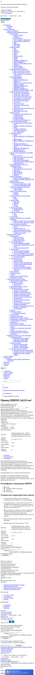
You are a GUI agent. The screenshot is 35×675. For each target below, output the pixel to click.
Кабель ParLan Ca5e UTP (21, 111)
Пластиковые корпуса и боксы (18, 286)
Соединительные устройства (18, 320)
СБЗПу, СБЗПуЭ (18, 190)
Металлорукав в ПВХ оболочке (19, 276)
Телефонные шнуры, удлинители (19, 332)
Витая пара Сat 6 (18, 109)
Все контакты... (5, 658)
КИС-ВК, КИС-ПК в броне (21, 160)
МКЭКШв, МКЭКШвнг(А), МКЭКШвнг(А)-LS (21, 149)
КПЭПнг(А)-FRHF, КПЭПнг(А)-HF (24, 179)
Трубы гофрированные (16, 242)
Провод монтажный (16, 207)
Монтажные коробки (16, 288)
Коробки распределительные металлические (22, 300)
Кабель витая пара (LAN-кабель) (19, 91)
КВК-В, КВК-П (18, 167)
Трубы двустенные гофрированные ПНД (21, 255)
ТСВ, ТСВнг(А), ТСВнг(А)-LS (22, 39)
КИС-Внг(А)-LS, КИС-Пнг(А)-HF (23, 157)
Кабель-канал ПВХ (19, 239)
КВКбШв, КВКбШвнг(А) (21, 88)
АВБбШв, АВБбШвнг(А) (21, 60)
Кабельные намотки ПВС (21, 341)
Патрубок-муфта (18, 261)
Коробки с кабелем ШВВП (21, 347)
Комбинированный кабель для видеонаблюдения (18, 165)
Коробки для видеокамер (21, 291)
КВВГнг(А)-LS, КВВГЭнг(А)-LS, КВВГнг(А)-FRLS (23, 83)
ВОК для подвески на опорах (22, 71)
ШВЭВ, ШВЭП (18, 172)
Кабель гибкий (14, 181)
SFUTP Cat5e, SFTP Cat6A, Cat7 (22, 96)
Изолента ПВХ (14, 314)
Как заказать (7, 458)
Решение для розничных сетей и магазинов (19, 335)
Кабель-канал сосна (19, 240)
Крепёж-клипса (18, 259)
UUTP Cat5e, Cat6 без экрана (22, 93)
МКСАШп (17, 44)
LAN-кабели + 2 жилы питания (22, 97)
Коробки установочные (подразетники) (20, 308)
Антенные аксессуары (16, 316)
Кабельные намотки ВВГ (21, 340)
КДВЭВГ (16, 194)
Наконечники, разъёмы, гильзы (19, 317)
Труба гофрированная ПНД (21, 248)
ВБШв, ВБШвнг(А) (19, 62)
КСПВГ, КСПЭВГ (19, 118)
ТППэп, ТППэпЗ (18, 35)
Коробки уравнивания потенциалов (24, 305)
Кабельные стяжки (15, 311)
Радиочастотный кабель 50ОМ (22, 185)
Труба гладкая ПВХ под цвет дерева (24, 253)
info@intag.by (8, 13)
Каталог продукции (9, 29)
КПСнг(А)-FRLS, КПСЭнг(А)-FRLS (24, 222)
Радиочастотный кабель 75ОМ (22, 184)
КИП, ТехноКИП (18, 158)
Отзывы (9, 28)
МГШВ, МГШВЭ (18, 209)
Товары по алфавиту (13, 31)
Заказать (3, 409)
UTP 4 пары (17, 102)
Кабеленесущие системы (14, 234)
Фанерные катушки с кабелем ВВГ (23, 350)
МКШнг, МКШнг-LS (19, 151)
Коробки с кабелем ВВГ (20, 346)
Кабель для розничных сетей (12, 589)
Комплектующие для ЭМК (21, 289)
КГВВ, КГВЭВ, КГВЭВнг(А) (22, 178)
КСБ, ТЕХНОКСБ (19, 132)
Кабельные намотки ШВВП (21, 338)
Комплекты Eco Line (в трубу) (22, 225)
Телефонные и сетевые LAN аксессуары (21, 319)
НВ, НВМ (16, 210)
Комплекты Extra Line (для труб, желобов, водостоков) (23, 232)
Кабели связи (14, 34)
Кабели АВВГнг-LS (19, 68)
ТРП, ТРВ (16, 201)
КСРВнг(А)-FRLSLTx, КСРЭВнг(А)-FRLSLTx (20, 129)
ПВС (15, 197)
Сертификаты (8, 596)
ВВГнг (15, 54)
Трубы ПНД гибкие (19, 256)
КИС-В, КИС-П (18, 155)
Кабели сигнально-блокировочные (20, 187)
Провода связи (14, 200)
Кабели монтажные (15, 133)
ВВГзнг (16, 50)
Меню (2, 368)
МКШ (15, 135)
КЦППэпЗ (16, 36)
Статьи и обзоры (8, 356)
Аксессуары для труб (16, 258)
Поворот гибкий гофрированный (23, 262)
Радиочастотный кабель (17, 182)
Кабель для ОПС (15, 112)
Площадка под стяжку (16, 277)
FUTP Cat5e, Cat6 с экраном (21, 94)
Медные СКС (17, 285)
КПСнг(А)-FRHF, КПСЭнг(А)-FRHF (24, 221)
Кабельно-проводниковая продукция (17, 32)
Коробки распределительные (22, 295)
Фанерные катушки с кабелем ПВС (23, 352)
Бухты (15, 227)
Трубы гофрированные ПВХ (22, 243)
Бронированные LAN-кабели (22, 99)
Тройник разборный (19, 265)
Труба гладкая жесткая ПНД (21, 252)
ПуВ (15, 213)
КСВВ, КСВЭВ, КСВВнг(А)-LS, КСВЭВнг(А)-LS (23, 114)
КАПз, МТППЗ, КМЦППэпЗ (22, 41)
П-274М (16, 206)
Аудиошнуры (14, 216)
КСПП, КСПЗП (18, 38)
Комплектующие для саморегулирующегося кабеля (22, 229)
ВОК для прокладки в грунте (22, 72)
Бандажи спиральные (20, 313)
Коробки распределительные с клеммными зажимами (22, 303)
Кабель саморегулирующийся (18, 224)
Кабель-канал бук (18, 237)
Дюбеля (12, 274)
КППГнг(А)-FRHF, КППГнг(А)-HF (23, 90)
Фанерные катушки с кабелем (18, 349)
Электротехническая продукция (16, 279)
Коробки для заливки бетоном (22, 292)
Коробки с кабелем (15, 343)
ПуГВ (15, 215)
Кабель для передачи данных (18, 191)
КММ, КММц (17, 139)
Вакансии (10, 26)
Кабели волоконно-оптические (19, 69)
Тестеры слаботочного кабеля (18, 331)
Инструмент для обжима (17, 323)
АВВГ (15, 59)
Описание (7, 455)
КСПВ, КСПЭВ (18, 117)
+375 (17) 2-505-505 (6, 10)
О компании (7, 25)
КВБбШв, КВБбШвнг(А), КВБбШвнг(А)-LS (21, 86)
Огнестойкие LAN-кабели (21, 100)
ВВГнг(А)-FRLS (18, 56)
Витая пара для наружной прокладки (24, 108)
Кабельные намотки (16, 337)
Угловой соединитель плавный (22, 267)
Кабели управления (15, 176)
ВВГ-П (16, 53)
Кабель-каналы (14, 236)
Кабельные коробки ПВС (21, 344)
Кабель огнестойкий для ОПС (18, 121)
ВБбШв (16, 57)
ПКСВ (15, 204)
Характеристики (8, 456)
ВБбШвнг (16, 65)
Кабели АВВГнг (18, 66)
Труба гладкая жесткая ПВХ (21, 250)
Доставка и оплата (9, 595)
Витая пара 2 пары (19, 103)
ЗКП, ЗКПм (17, 45)
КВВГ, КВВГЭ (18, 78)
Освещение (13, 334)
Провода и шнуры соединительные (20, 195)
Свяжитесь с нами (6, 19)
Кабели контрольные (16, 77)
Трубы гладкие (14, 249)
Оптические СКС (18, 283)
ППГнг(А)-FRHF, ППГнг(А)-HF (23, 63)
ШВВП (16, 198)
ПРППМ (16, 203)
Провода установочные (16, 212)
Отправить (19, 645)
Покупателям (7, 357)
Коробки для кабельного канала (22, 294)
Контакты (6, 363)
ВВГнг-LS (16, 51)
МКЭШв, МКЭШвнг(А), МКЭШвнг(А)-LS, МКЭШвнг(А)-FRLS (23, 145)
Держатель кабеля (15, 273)
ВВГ (15, 48)
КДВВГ (16, 193)
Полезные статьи (8, 598)
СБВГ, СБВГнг (18, 188)
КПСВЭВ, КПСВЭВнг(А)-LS (22, 120)
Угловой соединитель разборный (23, 264)
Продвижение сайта (6, 666)
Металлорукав (14, 271)
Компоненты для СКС (16, 282)
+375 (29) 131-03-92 (6, 613)
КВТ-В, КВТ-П (18, 173)
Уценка (6, 365)
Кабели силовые (15, 47)
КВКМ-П (16, 175)
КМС (15, 42)
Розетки (12, 310)
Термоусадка (13, 322)
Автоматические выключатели (19, 280)
